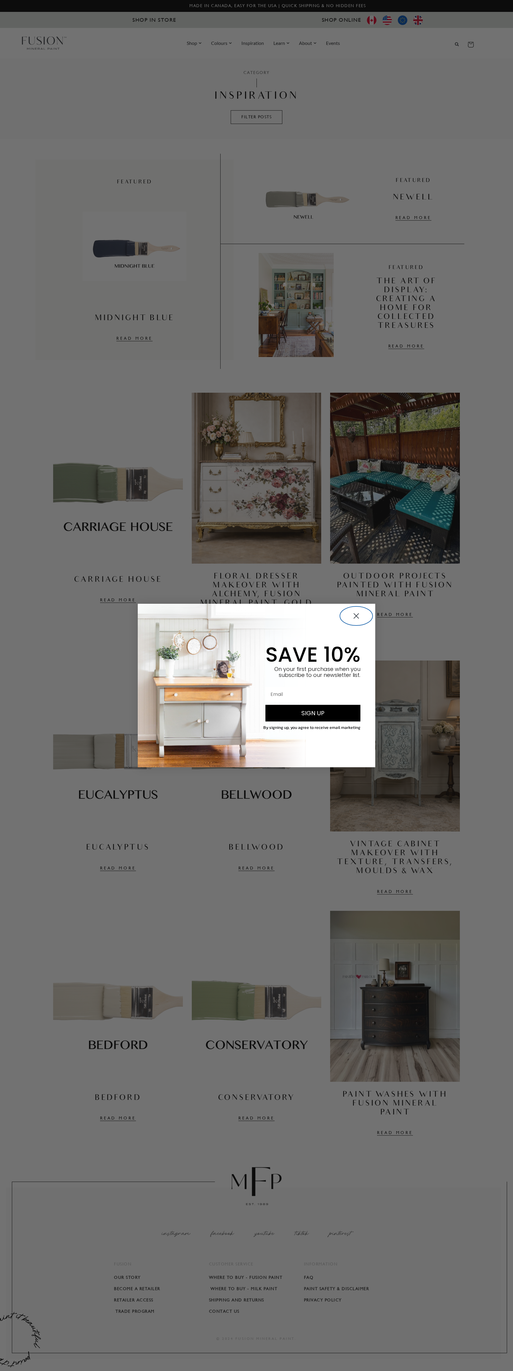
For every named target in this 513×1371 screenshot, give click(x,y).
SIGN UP (312, 713)
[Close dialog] (356, 616)
